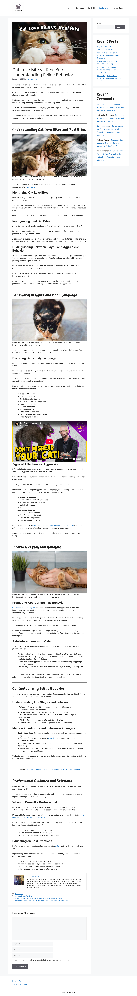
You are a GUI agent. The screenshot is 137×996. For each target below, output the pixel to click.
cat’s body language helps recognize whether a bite (53, 525)
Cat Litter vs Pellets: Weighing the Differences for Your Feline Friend (53, 769)
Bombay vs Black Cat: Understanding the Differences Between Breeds (38, 898)
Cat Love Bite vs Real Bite (23, 896)
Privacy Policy (17, 981)
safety (57, 846)
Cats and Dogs (117, 8)
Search (99, 23)
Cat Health (91, 8)
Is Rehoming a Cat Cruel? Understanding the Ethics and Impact (109, 78)
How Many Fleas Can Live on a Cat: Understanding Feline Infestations (109, 69)
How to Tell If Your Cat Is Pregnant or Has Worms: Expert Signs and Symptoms (41, 900)
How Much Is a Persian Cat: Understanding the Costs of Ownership (108, 55)
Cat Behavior (103, 8)
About (70, 8)
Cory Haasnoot (103, 104)
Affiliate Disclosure (19, 984)
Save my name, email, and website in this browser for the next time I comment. (47, 960)
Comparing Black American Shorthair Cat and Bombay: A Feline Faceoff (110, 107)
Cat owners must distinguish (23, 608)
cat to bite (52, 738)
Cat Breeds (80, 8)
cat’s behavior (32, 187)
